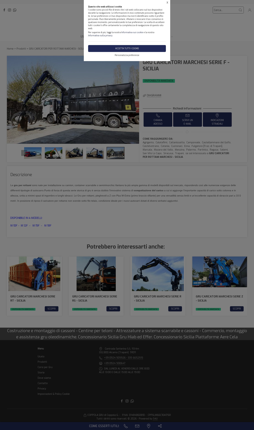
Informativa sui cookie (132, 32)
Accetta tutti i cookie (127, 48)
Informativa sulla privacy (100, 35)
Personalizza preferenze (127, 55)
